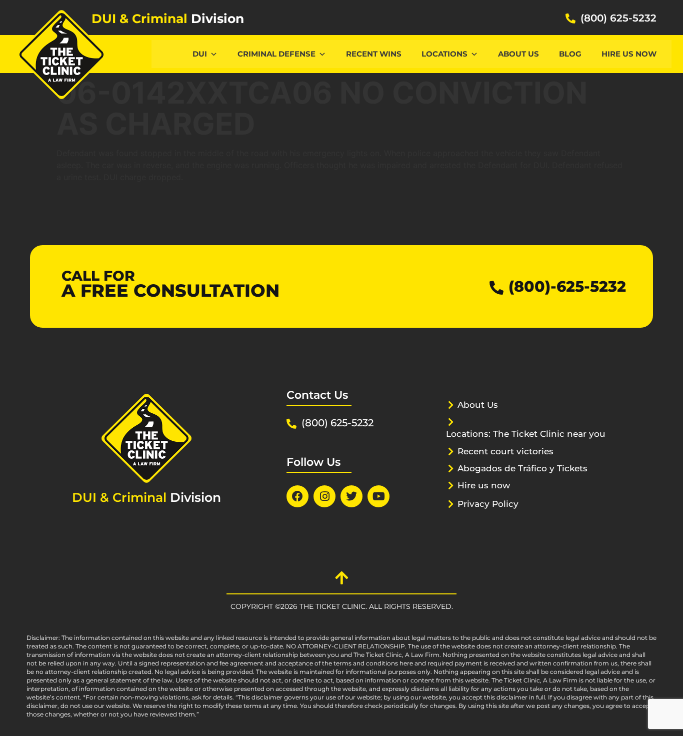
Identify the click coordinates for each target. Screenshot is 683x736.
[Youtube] (379, 496)
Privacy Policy (488, 504)
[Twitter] (351, 496)
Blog (570, 54)
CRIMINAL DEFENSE (277, 54)
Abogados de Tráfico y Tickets (523, 468)
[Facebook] (297, 496)
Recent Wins (374, 54)
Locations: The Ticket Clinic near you (526, 434)
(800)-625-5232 (567, 286)
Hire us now (629, 54)
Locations (445, 54)
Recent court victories (506, 451)
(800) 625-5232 (618, 18)
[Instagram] (325, 496)
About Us (518, 54)
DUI (199, 54)
